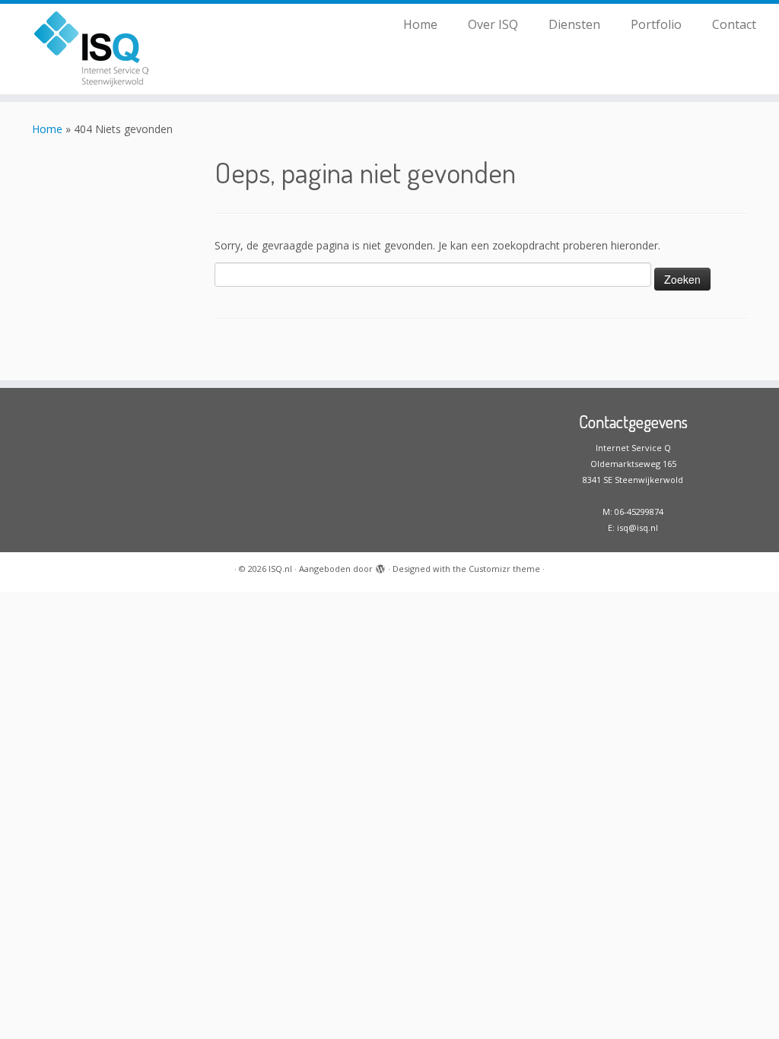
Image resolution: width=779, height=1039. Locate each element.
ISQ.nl (280, 568)
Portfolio (656, 24)
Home (420, 24)
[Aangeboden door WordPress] (380, 566)
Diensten (574, 24)
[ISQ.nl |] (91, 49)
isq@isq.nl (637, 527)
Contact (734, 24)
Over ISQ (493, 24)
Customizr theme (504, 568)
